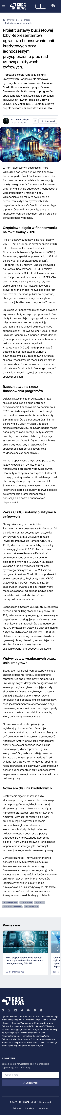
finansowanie (26, 902)
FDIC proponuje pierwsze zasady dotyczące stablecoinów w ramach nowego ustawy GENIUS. (24, 960)
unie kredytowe (31, 907)
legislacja (39, 902)
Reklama (17, 1108)
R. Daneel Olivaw (20, 119)
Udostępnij (49, 121)
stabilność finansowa (12, 907)
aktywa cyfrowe (10, 902)
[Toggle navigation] (3, 6)
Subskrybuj (31, 1082)
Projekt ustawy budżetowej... (18, 23)
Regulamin (43, 1108)
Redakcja (29, 1108)
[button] (53, 6)
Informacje (12, 20)
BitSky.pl (28, 1102)
